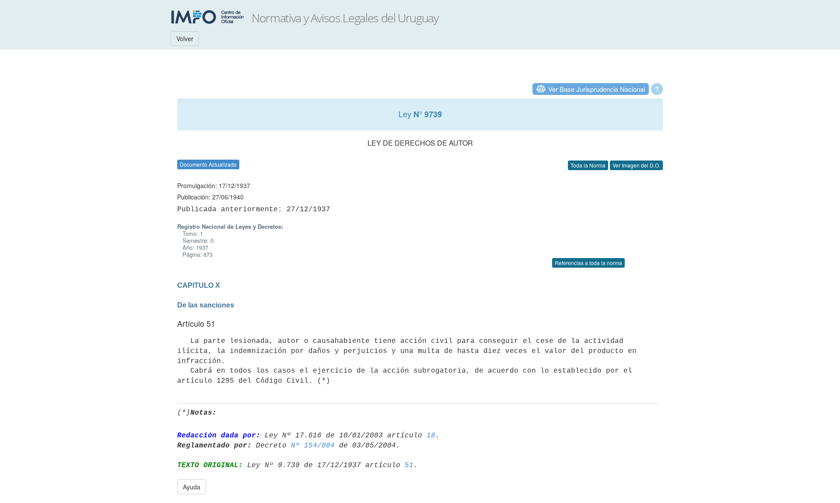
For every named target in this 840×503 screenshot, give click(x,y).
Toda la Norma (588, 165)
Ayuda (191, 486)
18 (431, 436)
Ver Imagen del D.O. (636, 165)
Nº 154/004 (313, 446)
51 (409, 465)
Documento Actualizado (208, 164)
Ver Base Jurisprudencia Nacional (596, 89)
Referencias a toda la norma (588, 262)
